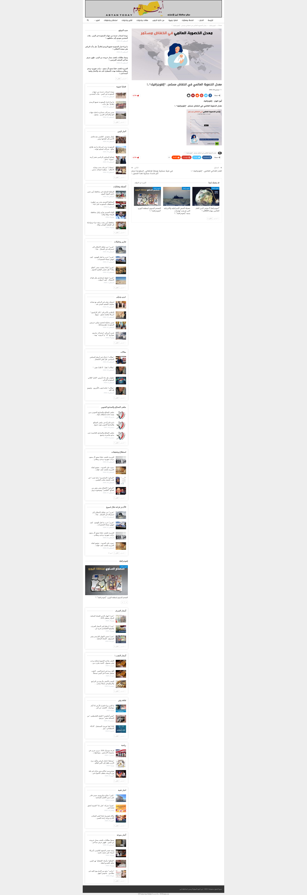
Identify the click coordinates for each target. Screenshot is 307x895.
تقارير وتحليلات (127, 20)
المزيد (98, 20)
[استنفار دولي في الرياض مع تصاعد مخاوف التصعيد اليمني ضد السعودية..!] (121, 305)
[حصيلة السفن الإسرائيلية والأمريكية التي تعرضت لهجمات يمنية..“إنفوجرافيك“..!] (176, 196)
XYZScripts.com (164, 894)
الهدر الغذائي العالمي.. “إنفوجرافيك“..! (206, 171)
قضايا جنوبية (173, 20)
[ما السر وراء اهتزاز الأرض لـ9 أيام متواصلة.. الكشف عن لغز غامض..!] (121, 708)
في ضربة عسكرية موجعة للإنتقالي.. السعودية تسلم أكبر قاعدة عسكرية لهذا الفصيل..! (152, 172)
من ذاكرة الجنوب (158, 20)
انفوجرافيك (215, 188)
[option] (106, 583)
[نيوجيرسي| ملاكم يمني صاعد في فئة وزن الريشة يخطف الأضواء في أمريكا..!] (121, 774)
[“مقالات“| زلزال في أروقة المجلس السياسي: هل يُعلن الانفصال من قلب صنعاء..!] (121, 360)
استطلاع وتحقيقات (110, 20)
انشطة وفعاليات (188, 20)
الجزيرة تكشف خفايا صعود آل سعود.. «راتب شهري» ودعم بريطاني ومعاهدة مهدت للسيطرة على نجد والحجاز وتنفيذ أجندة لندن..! (107, 71)
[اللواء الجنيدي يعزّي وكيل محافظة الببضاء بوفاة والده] (121, 215)
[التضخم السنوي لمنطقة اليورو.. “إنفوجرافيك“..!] (147, 196)
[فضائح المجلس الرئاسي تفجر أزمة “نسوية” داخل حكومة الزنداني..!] (121, 160)
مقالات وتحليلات (142, 20)
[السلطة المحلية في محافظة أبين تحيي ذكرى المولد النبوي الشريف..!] (121, 194)
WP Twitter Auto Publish (145, 894)
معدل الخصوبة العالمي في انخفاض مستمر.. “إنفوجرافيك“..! (200, 153)
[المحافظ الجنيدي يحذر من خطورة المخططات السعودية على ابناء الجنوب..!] (121, 205)
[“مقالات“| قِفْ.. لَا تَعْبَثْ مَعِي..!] (121, 370)
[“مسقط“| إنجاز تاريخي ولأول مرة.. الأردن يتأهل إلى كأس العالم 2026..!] (121, 764)
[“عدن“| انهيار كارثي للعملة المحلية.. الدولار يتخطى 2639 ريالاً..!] (121, 619)
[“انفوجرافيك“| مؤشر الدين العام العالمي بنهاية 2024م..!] (205, 196)
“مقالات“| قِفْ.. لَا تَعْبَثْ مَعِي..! (103, 367)
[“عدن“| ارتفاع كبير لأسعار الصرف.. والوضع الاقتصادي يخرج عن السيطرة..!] (121, 629)
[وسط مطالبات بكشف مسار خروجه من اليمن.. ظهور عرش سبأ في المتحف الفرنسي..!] (121, 843)
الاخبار (201, 20)
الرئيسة (210, 20)
